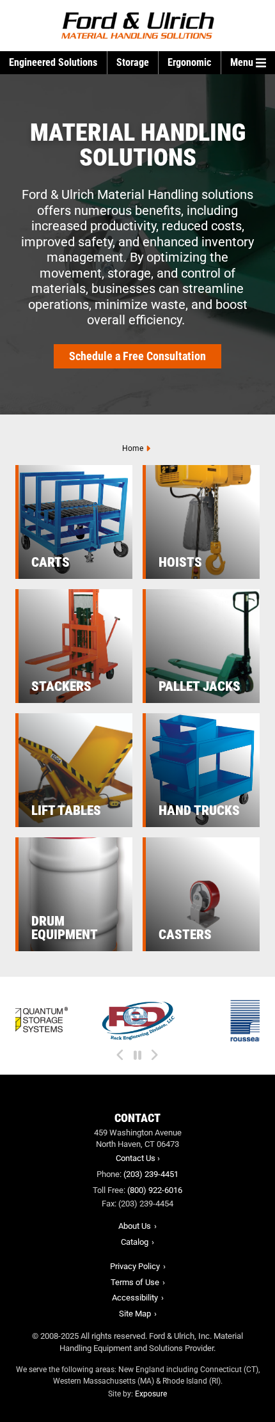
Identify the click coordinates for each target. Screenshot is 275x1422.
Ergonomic (189, 62)
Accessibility (135, 1297)
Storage (132, 62)
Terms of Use (135, 1282)
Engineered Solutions (53, 62)
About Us (134, 1226)
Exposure (151, 1393)
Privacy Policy (135, 1266)
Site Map (135, 1313)
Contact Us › (138, 1158)
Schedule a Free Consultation (137, 356)
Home (132, 448)
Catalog (134, 1242)
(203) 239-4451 (150, 1174)
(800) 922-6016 (154, 1190)
